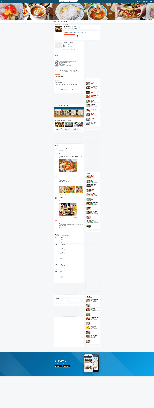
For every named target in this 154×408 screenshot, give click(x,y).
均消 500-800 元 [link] (62, 269)
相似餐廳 (65, 21)
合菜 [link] (75, 32)
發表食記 (137, 1)
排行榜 (151, 1)
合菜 (59, 24)
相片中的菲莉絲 (61, 197)
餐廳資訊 (54, 21)
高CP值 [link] (61, 272)
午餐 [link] (78, 32)
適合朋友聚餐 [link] (62, 276)
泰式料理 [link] (61, 239)
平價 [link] (61, 271)
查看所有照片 (151, 19)
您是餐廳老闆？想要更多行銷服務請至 (69, 49)
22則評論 (78, 37)
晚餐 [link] (82, 32)
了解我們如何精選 (75, 28)
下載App (140, 1)
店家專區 (147, 1)
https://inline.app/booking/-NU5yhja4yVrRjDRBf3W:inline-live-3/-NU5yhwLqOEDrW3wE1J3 (67, 71)
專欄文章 (143, 1)
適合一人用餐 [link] (62, 277)
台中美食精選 (66, 32)
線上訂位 (66, 51)
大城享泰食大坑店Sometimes (70, 46)
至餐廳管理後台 (71, 116)
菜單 (58, 21)
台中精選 (57, 24)
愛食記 (55, 24)
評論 (61, 21)
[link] (96, 84)
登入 (134, 1)
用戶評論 (56, 145)
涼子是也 (60, 153)
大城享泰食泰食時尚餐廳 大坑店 (71, 27)
